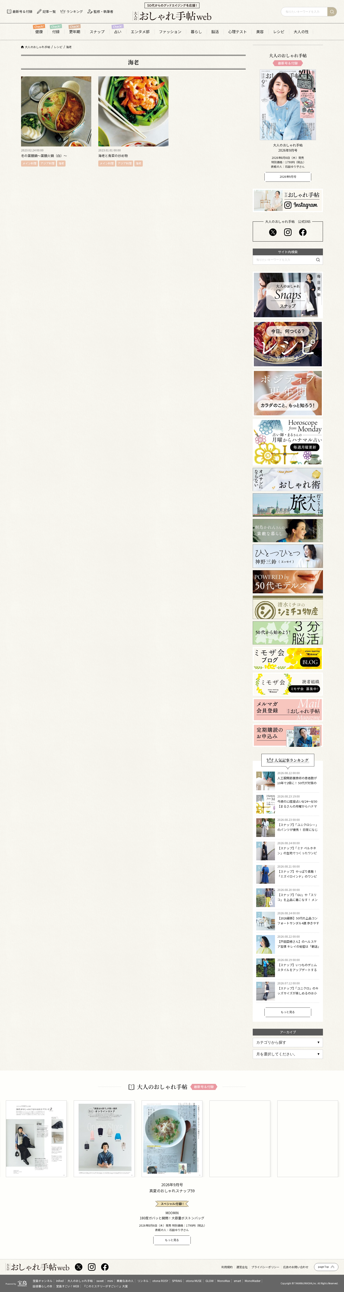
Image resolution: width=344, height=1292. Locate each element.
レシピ (278, 31)
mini (110, 1281)
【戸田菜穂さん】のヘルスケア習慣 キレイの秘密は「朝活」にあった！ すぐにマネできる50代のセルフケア (298, 948)
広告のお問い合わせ (295, 1267)
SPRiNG (177, 1281)
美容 (260, 31)
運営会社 (242, 1267)
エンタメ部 (140, 31)
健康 (39, 31)
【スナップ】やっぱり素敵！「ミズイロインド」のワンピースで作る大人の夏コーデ (297, 876)
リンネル (143, 1281)
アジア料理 (47, 163)
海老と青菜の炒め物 (113, 155)
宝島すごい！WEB (67, 1286)
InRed (60, 1281)
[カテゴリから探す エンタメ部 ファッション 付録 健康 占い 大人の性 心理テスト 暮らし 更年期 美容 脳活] (288, 1042)
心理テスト (237, 31)
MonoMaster (252, 1281)
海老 (61, 163)
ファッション (170, 31)
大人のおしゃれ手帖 (80, 1281)
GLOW (209, 1281)
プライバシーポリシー (265, 1267)
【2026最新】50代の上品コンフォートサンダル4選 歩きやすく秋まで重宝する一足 (298, 923)
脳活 (215, 31)
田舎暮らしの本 (42, 1286)
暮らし (196, 31)
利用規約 (227, 1267)
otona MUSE (194, 1281)
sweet (100, 1281)
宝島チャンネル (42, 1281)
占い (117, 31)
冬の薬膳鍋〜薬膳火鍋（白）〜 (44, 155)
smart (237, 1281)
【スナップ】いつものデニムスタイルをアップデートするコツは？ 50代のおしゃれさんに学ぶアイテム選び (297, 972)
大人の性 (301, 31)
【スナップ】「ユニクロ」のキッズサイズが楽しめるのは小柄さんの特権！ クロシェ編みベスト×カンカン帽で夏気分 (297, 995)
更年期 (74, 31)
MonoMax (223, 1281)
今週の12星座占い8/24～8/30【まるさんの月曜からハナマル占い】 (297, 806)
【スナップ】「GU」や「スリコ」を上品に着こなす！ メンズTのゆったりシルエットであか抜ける (297, 902)
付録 (56, 31)
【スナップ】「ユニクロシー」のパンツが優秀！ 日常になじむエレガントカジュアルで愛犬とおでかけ (297, 831)
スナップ (97, 31)
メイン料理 (29, 163)
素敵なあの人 (125, 1281)
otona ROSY (160, 1281)
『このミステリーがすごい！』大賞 (105, 1286)
